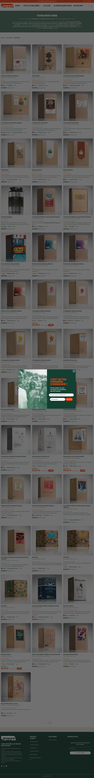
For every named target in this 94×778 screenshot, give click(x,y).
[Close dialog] (74, 371)
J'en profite (69, 399)
